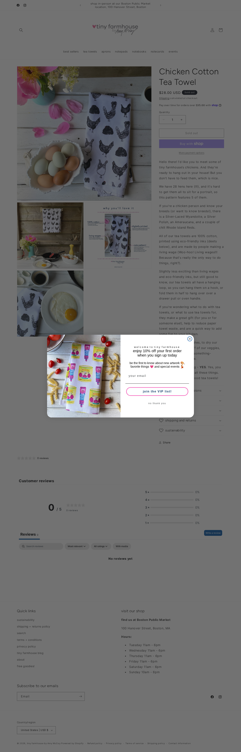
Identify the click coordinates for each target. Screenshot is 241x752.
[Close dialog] (190, 339)
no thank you (157, 403)
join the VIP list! (157, 391)
